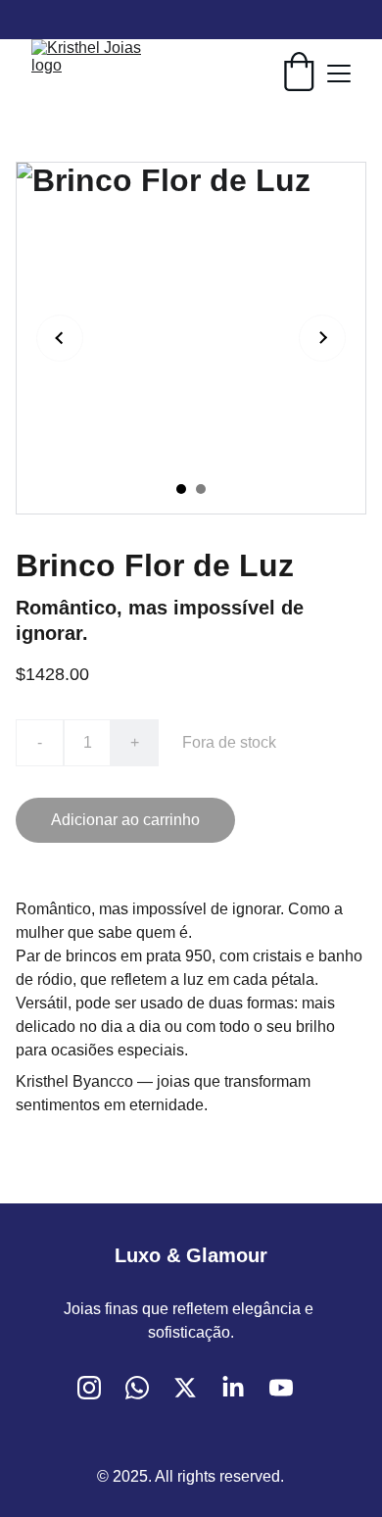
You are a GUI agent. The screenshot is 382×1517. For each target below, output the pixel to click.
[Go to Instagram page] (89, 1387)
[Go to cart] (298, 73)
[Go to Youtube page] (281, 1387)
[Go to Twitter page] (185, 1387)
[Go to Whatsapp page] (137, 1387)
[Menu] (339, 73)
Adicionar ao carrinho (125, 819)
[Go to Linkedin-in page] (233, 1387)
